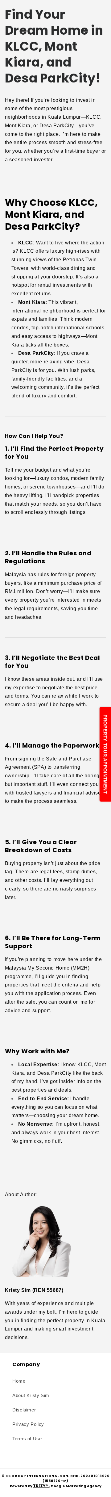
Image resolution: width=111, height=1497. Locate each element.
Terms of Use (27, 1438)
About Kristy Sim (30, 1395)
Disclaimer (24, 1409)
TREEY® (41, 1486)
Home (19, 1381)
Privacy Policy (28, 1424)
